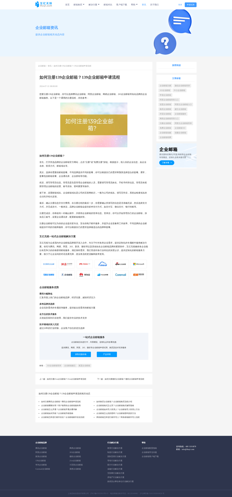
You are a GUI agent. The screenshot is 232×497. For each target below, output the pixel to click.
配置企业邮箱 (84, 366)
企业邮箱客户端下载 (150, 456)
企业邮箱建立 (70, 366)
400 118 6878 (191, 447)
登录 (180, 5)
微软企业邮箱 (75, 456)
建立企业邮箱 (180, 109)
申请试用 (190, 5)
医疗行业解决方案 (114, 465)
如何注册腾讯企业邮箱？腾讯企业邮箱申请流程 (61, 402)
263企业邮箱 (75, 452)
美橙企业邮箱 (75, 469)
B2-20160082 (133, 493)
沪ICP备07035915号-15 (99, 493)
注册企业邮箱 (165, 123)
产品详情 (107, 354)
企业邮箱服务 (180, 114)
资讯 (144, 4)
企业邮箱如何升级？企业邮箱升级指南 (57, 413)
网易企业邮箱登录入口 (169, 119)
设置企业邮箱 (165, 104)
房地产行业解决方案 (115, 477)
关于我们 (154, 4)
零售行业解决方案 (114, 461)
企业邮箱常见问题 (149, 452)
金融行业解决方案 (114, 469)
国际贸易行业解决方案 (116, 456)
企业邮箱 (42, 66)
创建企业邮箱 (180, 133)
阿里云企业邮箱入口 (183, 104)
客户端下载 (121, 4)
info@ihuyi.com (188, 449)
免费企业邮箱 (165, 128)
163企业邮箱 (165, 90)
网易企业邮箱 (75, 448)
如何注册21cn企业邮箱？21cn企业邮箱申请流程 (66, 379)
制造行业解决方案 (114, 452)
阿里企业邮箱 (41, 452)
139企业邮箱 (40, 461)
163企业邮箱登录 (54, 366)
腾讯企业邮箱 (41, 448)
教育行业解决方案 (114, 448)
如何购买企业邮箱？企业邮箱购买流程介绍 (114, 402)
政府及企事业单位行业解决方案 (120, 481)
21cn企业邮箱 (75, 461)
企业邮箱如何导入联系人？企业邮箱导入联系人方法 (118, 409)
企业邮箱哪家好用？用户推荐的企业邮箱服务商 (61, 406)
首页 (67, 4)
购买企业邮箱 (165, 109)
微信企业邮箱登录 (182, 86)
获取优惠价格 (80, 354)
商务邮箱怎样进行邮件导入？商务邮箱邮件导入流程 (118, 417)
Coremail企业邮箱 (42, 469)
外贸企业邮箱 (165, 114)
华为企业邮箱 (41, 465)
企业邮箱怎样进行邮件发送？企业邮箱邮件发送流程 (62, 417)
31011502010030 (155, 493)
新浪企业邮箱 (41, 456)
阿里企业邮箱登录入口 (169, 100)
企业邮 (54, 94)
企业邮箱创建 (165, 133)
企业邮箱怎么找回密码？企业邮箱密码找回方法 (116, 413)
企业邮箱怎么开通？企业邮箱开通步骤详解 (59, 409)
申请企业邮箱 (165, 95)
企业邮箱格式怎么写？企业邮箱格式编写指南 (115, 406)
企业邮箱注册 (165, 86)
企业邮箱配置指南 (149, 448)
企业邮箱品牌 (67, 243)
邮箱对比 (108, 4)
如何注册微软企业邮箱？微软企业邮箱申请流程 (124, 379)
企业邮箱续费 (165, 137)
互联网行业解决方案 (115, 473)
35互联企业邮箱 (76, 465)
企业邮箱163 (180, 128)
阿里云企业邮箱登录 (183, 123)
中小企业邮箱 (179, 90)
